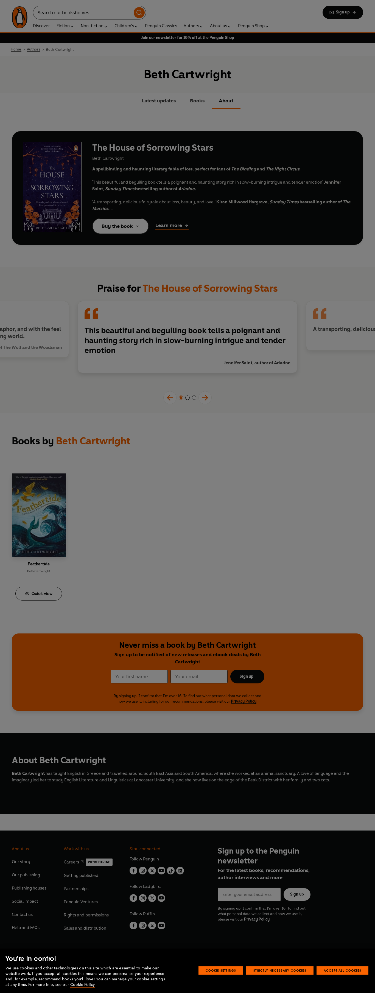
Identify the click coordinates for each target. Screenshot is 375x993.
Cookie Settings (221, 970)
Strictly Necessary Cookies (279, 970)
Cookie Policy (82, 984)
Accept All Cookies (342, 970)
